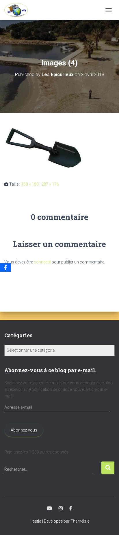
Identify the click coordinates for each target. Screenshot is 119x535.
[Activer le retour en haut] (107, 523)
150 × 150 (30, 184)
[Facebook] (5, 267)
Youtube (49, 508)
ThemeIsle (79, 521)
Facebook (70, 508)
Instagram (61, 508)
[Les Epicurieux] (18, 10)
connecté (42, 262)
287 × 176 (50, 184)
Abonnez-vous (24, 430)
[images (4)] (45, 146)
